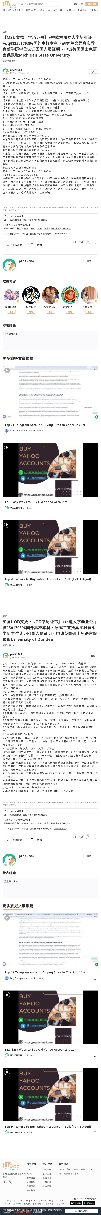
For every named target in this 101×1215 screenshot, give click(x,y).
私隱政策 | (40, 1203)
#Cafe (89, 1169)
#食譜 (82, 1169)
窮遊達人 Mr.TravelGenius (70, 306)
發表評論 (11, 333)
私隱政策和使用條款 (22, 1212)
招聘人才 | (51, 1203)
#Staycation (65, 1173)
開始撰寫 (92, 4)
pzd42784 (16, 69)
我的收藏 (46, 1177)
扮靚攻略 (55, 228)
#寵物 (61, 1169)
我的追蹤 (46, 1182)
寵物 (46, 228)
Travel (20, 1200)
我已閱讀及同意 (81, 1210)
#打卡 (75, 1169)
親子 (39, 228)
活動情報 (66, 228)
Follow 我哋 (60, 233)
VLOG (29, 1173)
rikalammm (89, 306)
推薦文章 (71, 10)
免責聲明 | (18, 1203)
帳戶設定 (46, 1173)
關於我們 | (8, 1203)
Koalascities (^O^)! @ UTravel (11, 306)
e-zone (60, 1200)
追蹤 (93, 71)
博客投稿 (31, 1190)
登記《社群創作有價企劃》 (35, 219)
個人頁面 (46, 1169)
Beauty (36, 1200)
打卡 (19, 228)
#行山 (68, 1169)
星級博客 (81, 10)
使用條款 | (29, 1203)
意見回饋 (31, 1186)
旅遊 (5, 31)
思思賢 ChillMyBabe (50, 306)
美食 (33, 228)
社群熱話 (30, 10)
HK (28, 1200)
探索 (62, 10)
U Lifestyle (9, 1200)
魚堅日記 (31, 306)
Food (45, 1200)
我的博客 (46, 1186)
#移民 (76, 1173)
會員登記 (78, 4)
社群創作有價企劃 (12, 10)
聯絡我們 (61, 1203)
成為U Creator (47, 10)
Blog (52, 1200)
